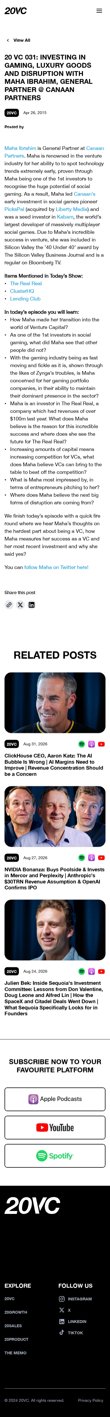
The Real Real (26, 283)
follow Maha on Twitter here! (56, 567)
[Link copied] (9, 604)
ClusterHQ (22, 291)
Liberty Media (71, 209)
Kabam (65, 217)
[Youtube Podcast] (101, 744)
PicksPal (14, 209)
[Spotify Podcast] (82, 744)
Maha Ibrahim (20, 148)
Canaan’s (84, 194)
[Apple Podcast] (91, 744)
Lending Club (25, 299)
